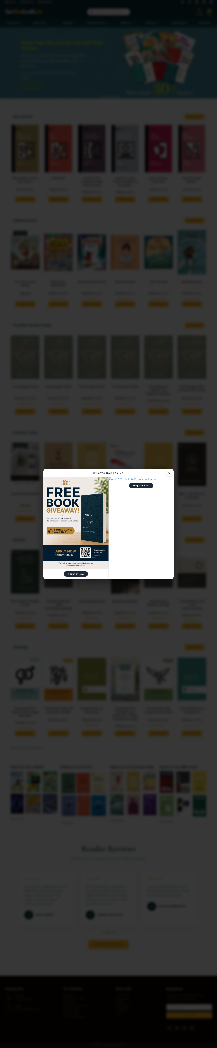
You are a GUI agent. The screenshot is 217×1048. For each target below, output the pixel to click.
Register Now (76, 574)
